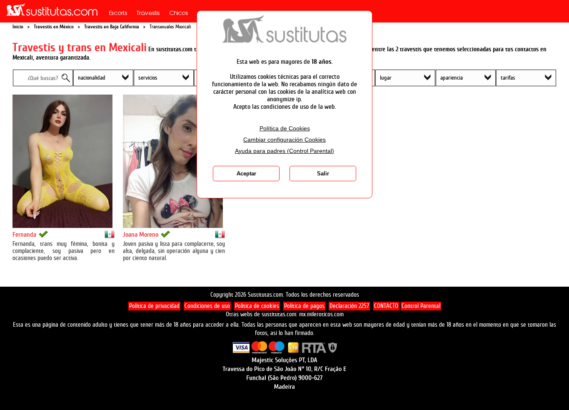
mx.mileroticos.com (321, 314)
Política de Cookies (285, 128)
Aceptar (246, 173)
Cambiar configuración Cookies (284, 140)
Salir (323, 173)
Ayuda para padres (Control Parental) (284, 151)
